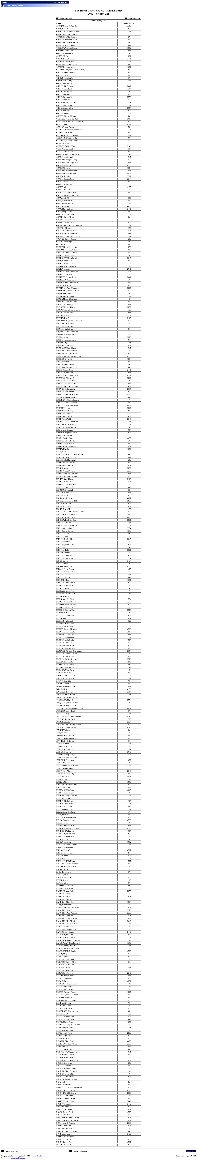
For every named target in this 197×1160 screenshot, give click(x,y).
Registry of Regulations (18, 1158)
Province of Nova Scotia (36, 1156)
